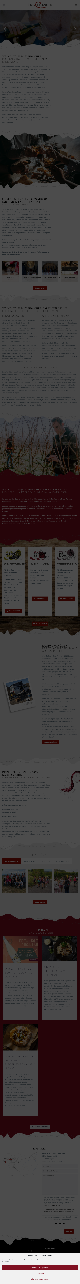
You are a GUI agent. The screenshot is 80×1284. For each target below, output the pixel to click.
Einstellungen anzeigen (40, 1279)
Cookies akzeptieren (40, 1268)
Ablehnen (40, 1273)
